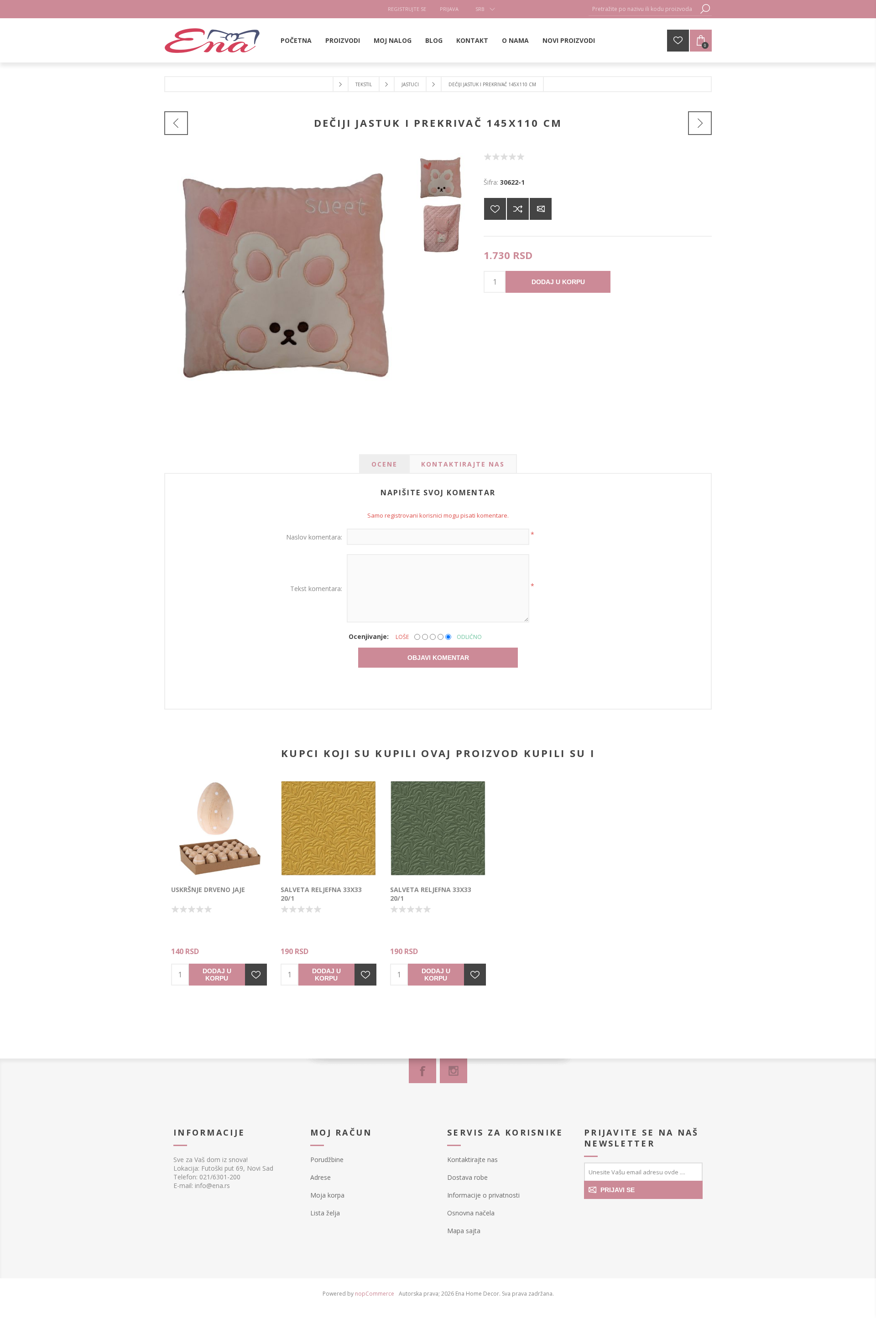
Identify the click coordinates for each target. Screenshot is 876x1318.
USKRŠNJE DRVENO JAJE (208, 889)
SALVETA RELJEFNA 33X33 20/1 (321, 894)
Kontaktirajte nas (472, 1159)
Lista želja (325, 1213)
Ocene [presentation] (384, 464)
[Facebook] (422, 1071)
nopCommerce (374, 1293)
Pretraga (705, 9)
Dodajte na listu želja (495, 209)
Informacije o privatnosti (483, 1195)
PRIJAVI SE (617, 1189)
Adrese (320, 1177)
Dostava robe (467, 1177)
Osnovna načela (471, 1213)
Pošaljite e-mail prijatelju (541, 209)
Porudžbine (327, 1159)
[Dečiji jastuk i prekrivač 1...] (700, 123)
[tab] (384, 464)
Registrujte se (407, 8)
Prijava (449, 8)
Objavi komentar (438, 657)
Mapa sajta (463, 1230)
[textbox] (643, 9)
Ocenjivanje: (369, 636)
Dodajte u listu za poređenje (518, 209)
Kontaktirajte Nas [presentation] (463, 464)
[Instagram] (453, 1071)
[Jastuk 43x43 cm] (176, 123)
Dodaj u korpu (558, 281)
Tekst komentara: (316, 588)
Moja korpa (327, 1195)
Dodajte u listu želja (256, 975)
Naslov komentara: (314, 537)
